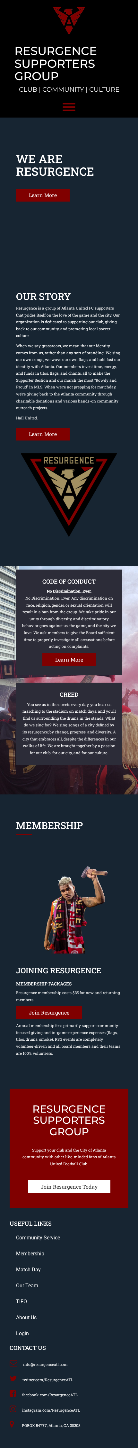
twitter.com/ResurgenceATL (47, 1379)
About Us (26, 1317)
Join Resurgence (49, 1012)
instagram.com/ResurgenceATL (51, 1410)
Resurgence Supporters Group (55, 64)
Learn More (43, 195)
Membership (30, 1254)
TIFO (21, 1302)
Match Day (28, 1270)
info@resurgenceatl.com (45, 1364)
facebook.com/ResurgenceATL (50, 1394)
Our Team (27, 1286)
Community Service (38, 1238)
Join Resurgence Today (69, 1186)
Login (22, 1333)
